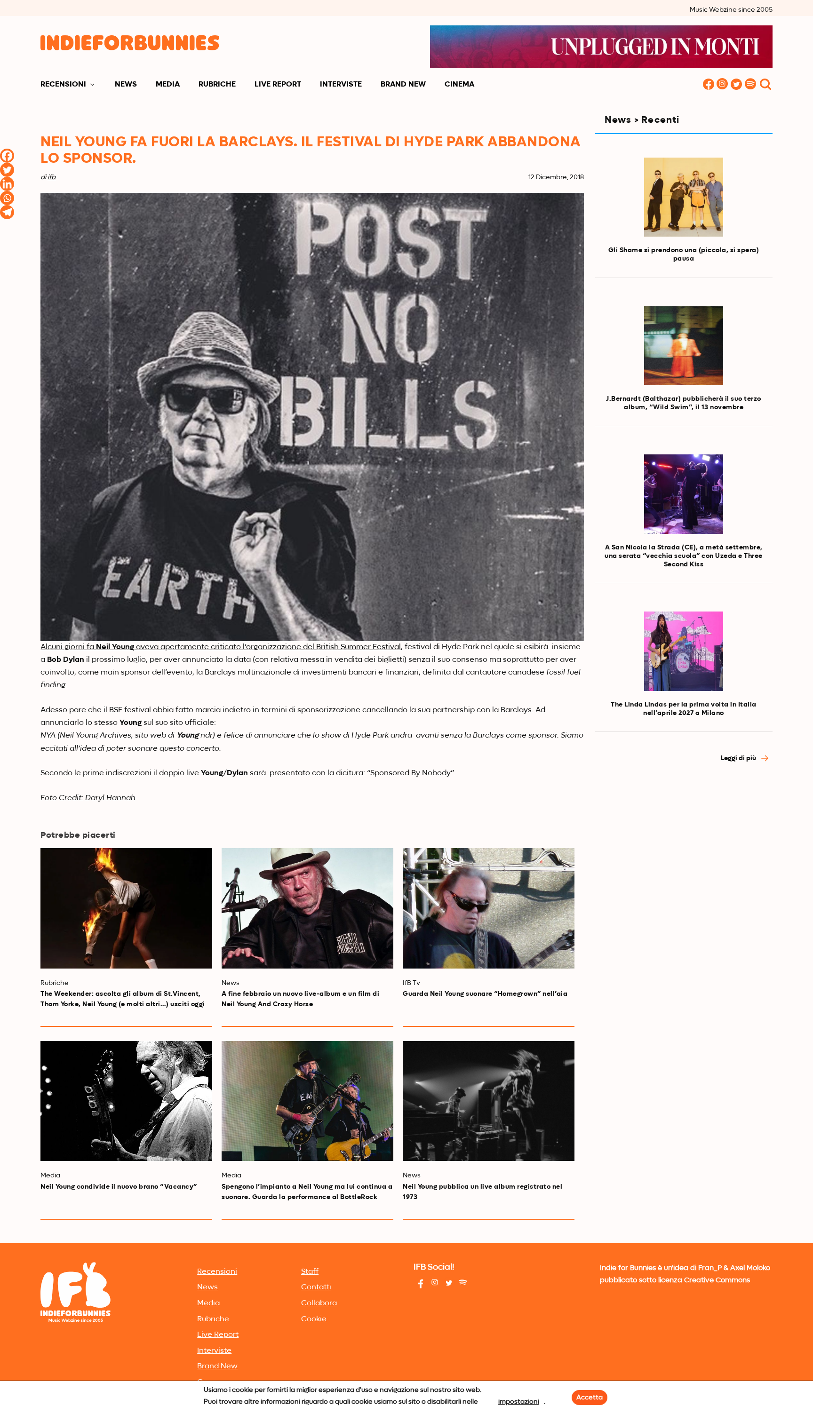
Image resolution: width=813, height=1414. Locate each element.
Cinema (459, 84)
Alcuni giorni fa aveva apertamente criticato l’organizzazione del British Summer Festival (220, 647)
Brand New (403, 84)
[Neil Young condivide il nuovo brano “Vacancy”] (126, 1101)
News (126, 84)
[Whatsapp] (7, 198)
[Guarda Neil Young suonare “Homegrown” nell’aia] (488, 908)
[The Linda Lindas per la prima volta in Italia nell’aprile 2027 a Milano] (683, 651)
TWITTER (737, 85)
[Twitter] (7, 170)
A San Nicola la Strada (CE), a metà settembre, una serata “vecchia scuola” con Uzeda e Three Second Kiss (684, 556)
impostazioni (518, 1401)
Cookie (314, 1319)
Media (168, 84)
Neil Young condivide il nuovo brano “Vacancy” (118, 1187)
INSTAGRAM (723, 85)
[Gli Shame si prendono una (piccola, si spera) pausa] (683, 197)
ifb (52, 177)
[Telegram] (7, 212)
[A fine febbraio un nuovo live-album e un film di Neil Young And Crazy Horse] (307, 908)
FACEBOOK (708, 85)
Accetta (589, 1397)
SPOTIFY (751, 85)
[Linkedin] (7, 184)
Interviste (341, 84)
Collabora (319, 1303)
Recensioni (63, 84)
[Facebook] (7, 156)
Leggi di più (739, 758)
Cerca (765, 85)
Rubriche (217, 84)
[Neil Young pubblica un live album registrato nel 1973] (488, 1101)
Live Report (278, 84)
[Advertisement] (684, 855)
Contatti (316, 1287)
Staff (310, 1272)
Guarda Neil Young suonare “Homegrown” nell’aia (485, 994)
